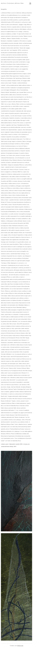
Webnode (20, 645)
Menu (30, 3)
